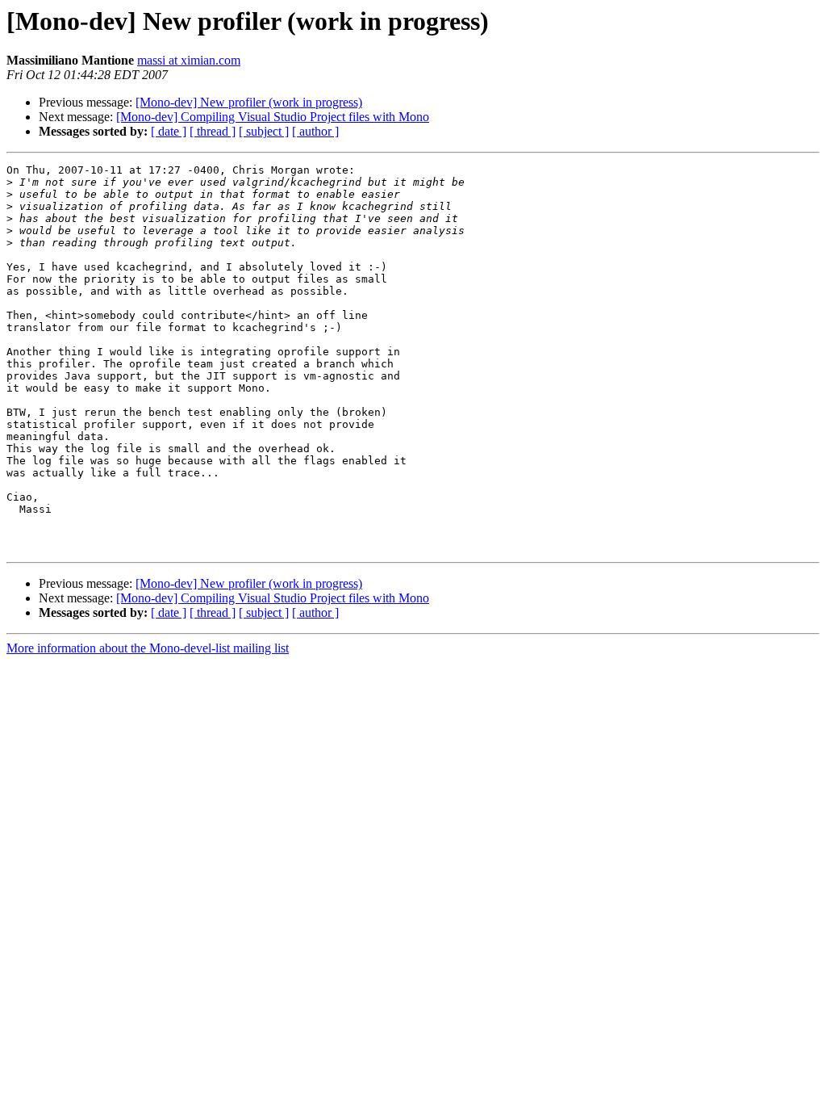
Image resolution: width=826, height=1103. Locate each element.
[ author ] (315, 131)
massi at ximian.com (188, 60)
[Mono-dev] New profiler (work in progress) (249, 102)
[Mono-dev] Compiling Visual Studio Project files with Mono (272, 117)
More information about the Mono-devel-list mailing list (147, 648)
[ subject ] (264, 131)
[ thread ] (213, 131)
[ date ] (168, 131)
